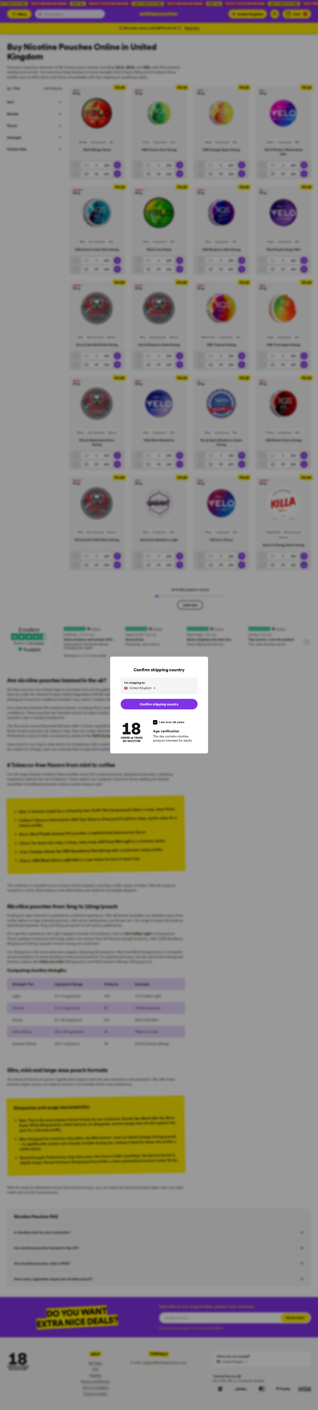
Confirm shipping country (159, 704)
